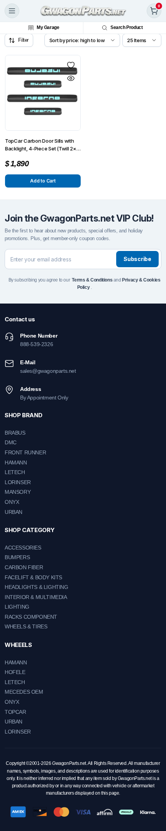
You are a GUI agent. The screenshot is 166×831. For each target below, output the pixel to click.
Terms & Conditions (92, 280)
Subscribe (137, 259)
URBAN (13, 512)
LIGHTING (17, 607)
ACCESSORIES (23, 547)
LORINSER (18, 482)
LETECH (15, 472)
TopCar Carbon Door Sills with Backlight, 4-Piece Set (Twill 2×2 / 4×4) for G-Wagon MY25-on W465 (42, 145)
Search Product (126, 27)
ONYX (12, 502)
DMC (11, 442)
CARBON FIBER (24, 567)
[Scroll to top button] (153, 796)
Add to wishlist (70, 65)
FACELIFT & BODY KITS (33, 577)
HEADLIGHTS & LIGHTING (36, 587)
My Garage (48, 27)
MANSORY (17, 492)
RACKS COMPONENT (31, 617)
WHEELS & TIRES (26, 626)
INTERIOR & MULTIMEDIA (36, 597)
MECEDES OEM (24, 692)
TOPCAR (15, 712)
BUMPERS (17, 557)
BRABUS (15, 433)
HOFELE (15, 672)
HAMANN (16, 462)
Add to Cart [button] (42, 181)
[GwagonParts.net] (83, 10)
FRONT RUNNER (25, 452)
